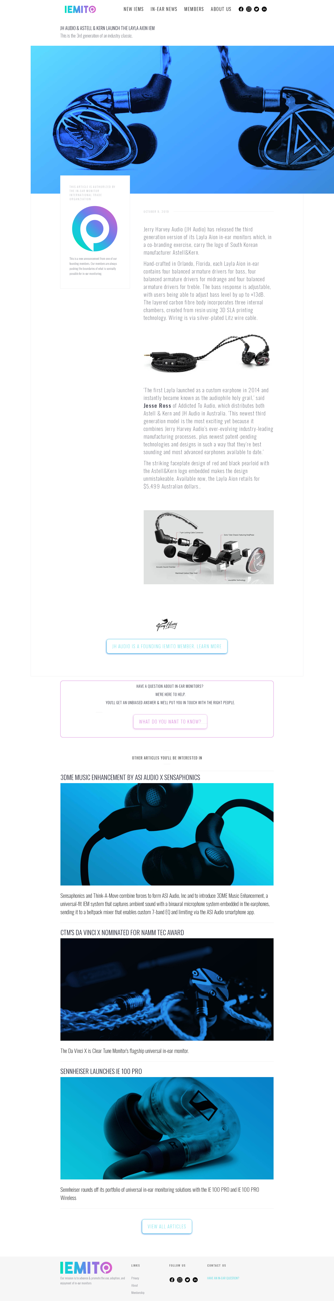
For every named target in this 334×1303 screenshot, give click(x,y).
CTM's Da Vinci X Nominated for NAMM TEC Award (122, 932)
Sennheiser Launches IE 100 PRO (101, 1071)
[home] (80, 9)
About (134, 1285)
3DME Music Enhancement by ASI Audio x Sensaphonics (130, 777)
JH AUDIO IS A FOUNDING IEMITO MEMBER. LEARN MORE (167, 646)
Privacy (135, 1277)
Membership (138, 1292)
